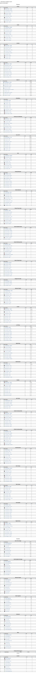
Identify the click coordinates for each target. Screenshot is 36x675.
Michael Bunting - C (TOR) (8, 454)
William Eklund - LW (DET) (8, 86)
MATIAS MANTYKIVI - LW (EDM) (9, 254)
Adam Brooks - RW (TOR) (8, 262)
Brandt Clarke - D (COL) (8, 423)
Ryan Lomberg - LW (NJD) (8, 120)
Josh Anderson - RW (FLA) (8, 512)
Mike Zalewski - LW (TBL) (8, 20)
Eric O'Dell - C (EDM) (8, 37)
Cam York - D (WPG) (7, 455)
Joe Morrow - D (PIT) (7, 58)
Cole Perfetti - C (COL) (8, 437)
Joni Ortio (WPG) (7, 556)
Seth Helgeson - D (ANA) (8, 536)
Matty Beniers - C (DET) (8, 265)
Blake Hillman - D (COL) (8, 368)
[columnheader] (2, 7)
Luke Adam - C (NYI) (7, 103)
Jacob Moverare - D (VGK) (8, 202)
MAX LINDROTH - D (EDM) (8, 371)
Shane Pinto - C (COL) (8, 48)
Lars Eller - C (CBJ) (7, 150)
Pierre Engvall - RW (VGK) (8, 247)
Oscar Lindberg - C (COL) (8, 165)
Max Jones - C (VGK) (7, 138)
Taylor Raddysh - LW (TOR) (8, 167)
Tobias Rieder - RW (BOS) (8, 357)
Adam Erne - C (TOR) (7, 95)
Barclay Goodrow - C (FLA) (8, 137)
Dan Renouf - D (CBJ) (7, 179)
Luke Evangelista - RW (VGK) (8, 358)
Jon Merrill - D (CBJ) (7, 499)
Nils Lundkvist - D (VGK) (8, 441)
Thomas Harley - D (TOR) (8, 192)
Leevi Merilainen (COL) (8, 554)
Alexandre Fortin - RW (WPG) (8, 236)
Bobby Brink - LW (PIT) (8, 14)
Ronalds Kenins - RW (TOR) (8, 155)
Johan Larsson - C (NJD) (8, 83)
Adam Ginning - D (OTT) (8, 195)
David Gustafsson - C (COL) (8, 234)
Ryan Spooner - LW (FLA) (8, 126)
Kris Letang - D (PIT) (7, 168)
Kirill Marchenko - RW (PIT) (8, 10)
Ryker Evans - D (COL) (8, 375)
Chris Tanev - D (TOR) (8, 100)
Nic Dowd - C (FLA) (7, 140)
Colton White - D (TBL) (8, 285)
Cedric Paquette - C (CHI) (8, 506)
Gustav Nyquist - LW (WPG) (8, 27)
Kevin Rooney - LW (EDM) (8, 237)
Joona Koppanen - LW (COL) (8, 402)
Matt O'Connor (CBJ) (8, 616)
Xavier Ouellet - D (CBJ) (8, 513)
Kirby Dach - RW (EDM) (8, 13)
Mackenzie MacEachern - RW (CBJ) (9, 89)
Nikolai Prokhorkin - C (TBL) (8, 11)
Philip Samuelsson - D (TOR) (8, 290)
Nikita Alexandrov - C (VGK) (8, 233)
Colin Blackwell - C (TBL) (8, 458)
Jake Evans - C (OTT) (7, 17)
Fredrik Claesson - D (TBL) (8, 196)
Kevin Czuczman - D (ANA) (8, 533)
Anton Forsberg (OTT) (8, 571)
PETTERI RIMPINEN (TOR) (8, 543)
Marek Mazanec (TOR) (8, 550)
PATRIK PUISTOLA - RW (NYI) (8, 85)
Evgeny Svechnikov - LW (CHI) (8, 92)
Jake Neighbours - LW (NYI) (8, 82)
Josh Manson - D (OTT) (8, 110)
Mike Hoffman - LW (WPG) (8, 340)
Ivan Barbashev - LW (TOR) (8, 275)
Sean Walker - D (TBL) (8, 372)
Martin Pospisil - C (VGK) (8, 141)
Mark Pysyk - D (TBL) (7, 299)
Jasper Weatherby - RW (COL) (9, 526)
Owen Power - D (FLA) (8, 374)
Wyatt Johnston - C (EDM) (8, 45)
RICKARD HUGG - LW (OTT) (8, 471)
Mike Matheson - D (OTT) (8, 365)
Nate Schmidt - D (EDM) (8, 112)
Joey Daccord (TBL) (7, 553)
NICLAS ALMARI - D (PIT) (8, 193)
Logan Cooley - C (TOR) (8, 34)
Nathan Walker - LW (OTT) (8, 248)
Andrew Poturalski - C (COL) (8, 400)
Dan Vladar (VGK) (7, 588)
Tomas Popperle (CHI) (8, 547)
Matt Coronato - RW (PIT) (8, 31)
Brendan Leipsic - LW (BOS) (8, 230)
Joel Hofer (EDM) (7, 591)
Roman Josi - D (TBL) (7, 296)
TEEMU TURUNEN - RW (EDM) (8, 444)
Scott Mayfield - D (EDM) (8, 524)
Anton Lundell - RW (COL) (8, 213)
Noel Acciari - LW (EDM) (8, 158)
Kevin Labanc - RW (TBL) (8, 75)
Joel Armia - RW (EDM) (8, 40)
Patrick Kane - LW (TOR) (8, 51)
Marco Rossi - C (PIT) (7, 144)
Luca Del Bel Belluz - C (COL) (8, 250)
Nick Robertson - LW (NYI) (8, 127)
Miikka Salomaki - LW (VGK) (8, 416)
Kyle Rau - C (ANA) (7, 124)
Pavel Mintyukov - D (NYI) (8, 440)
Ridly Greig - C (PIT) (7, 54)
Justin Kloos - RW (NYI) (8, 264)
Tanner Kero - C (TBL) (8, 106)
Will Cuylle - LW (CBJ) (8, 268)
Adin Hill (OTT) (7, 546)
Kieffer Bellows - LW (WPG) (8, 222)
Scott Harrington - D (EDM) (8, 113)
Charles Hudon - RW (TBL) (8, 16)
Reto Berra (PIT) (7, 587)
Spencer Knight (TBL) (8, 544)
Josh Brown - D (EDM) (8, 523)
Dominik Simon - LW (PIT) (8, 426)
